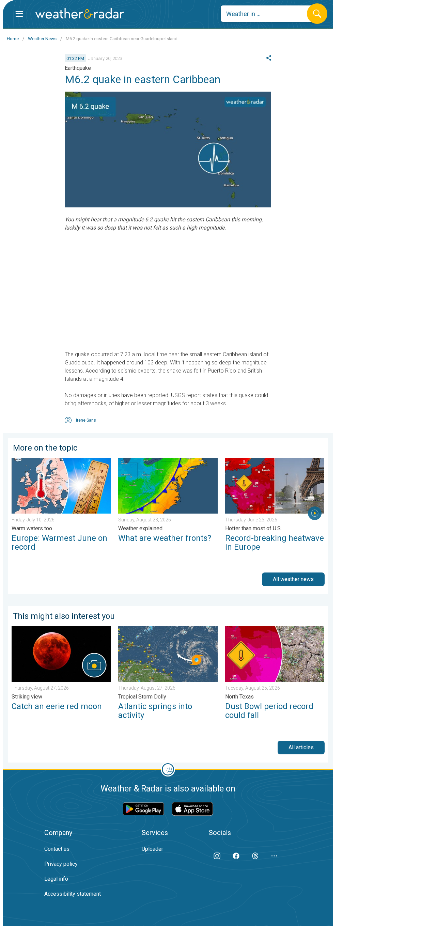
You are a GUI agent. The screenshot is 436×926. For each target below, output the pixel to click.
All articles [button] (301, 747)
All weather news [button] (293, 579)
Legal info (56, 879)
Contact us (56, 849)
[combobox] (269, 13)
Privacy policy (61, 864)
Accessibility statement (72, 894)
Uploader (152, 849)
